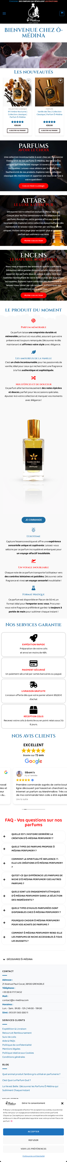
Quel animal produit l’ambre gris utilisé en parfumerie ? (31, 1074)
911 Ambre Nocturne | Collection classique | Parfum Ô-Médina (17, 115)
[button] (62, 1103)
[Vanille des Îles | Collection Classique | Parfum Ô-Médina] (49, 92)
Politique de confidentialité (34, 1156)
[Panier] (61, 13)
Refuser (33, 1140)
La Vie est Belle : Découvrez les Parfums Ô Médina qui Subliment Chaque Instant (30, 1088)
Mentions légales (11, 1049)
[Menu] (4, 13)
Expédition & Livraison (14, 1029)
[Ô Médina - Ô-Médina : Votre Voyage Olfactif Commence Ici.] (33, 13)
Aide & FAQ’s (8, 1041)
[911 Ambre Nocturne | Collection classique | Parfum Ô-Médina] (17, 92)
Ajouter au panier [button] (17, 130)
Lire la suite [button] (9, 799)
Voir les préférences (33, 1149)
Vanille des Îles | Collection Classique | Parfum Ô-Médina (49, 113)
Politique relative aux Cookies (18, 1053)
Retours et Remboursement (17, 1033)
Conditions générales (13, 1057)
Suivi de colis (9, 1037)
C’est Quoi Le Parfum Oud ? (16, 1080)
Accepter (33, 1132)
